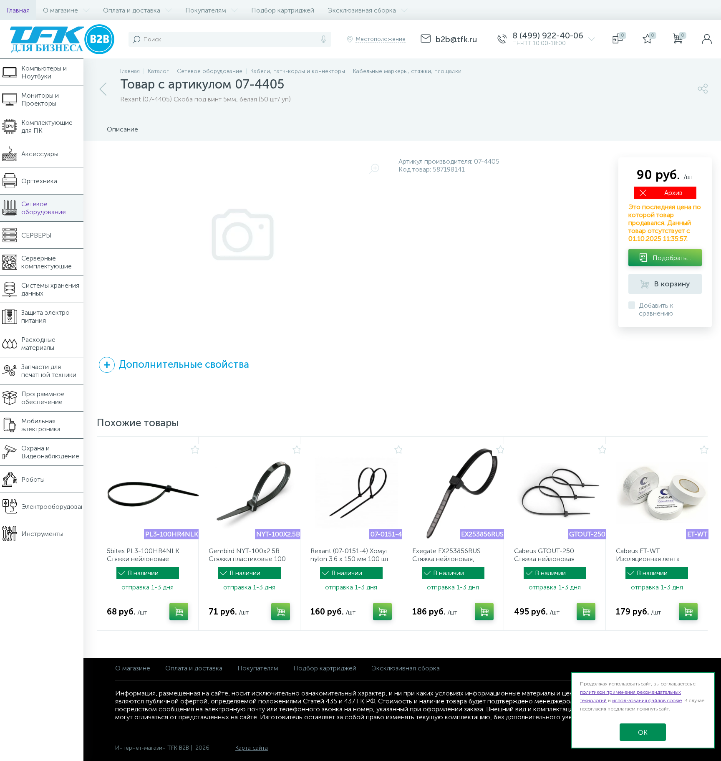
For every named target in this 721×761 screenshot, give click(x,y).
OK (643, 732)
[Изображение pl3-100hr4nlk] (153, 493)
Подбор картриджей (324, 668)
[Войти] (707, 39)
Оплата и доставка (193, 668)
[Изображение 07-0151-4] (356, 493)
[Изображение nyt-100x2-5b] (255, 493)
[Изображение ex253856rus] (458, 493)
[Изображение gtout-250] (560, 493)
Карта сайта (251, 747)
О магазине (132, 668)
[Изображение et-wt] (662, 493)
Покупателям (257, 668)
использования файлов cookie (647, 700)
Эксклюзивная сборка (405, 668)
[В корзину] (178, 611)
